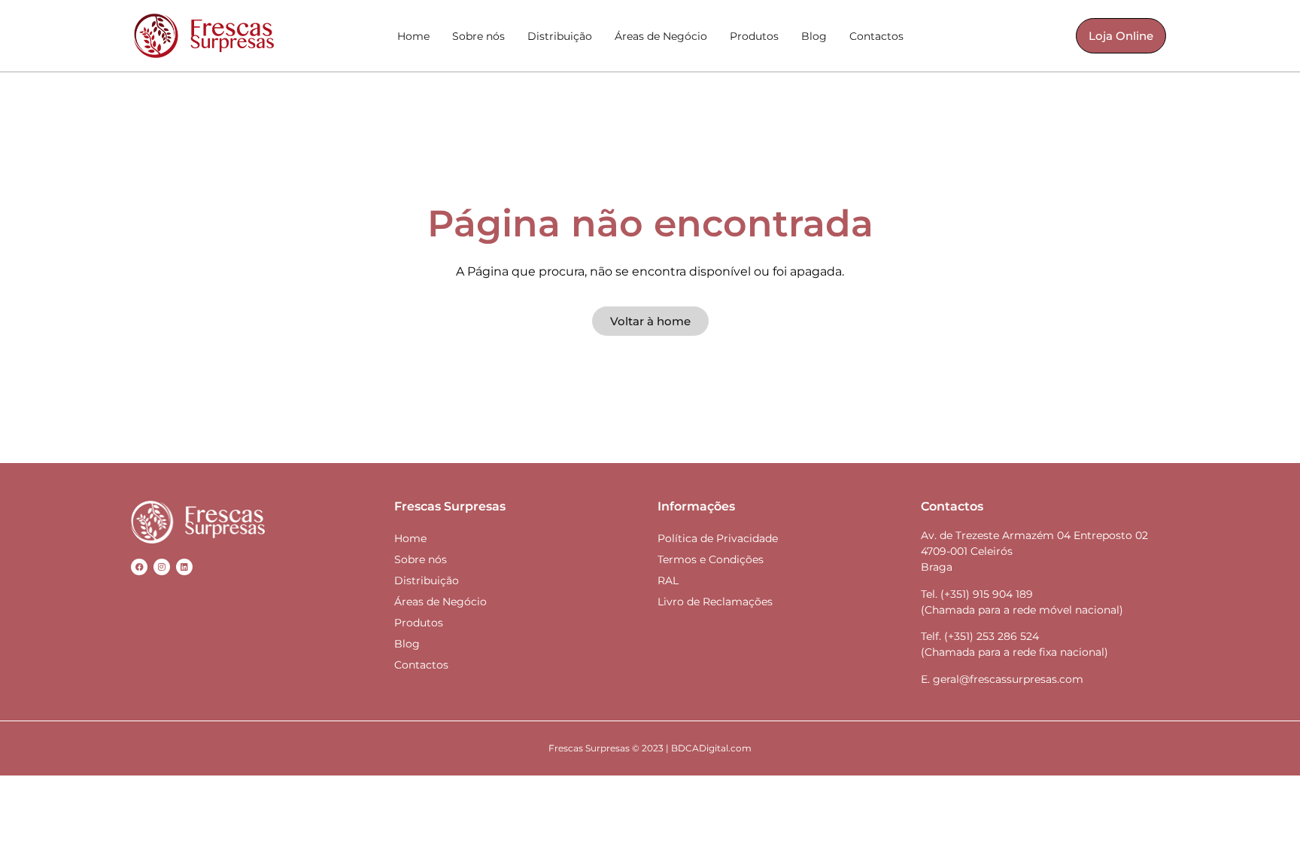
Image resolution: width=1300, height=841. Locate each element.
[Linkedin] (184, 567)
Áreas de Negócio (661, 36)
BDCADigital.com (711, 748)
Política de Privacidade (718, 538)
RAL (668, 580)
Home (413, 36)
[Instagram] (161, 567)
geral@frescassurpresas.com (1008, 679)
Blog (814, 36)
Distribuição (559, 36)
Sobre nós (478, 36)
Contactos (876, 36)
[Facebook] (139, 567)
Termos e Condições (711, 559)
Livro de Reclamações (715, 601)
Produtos (754, 36)
